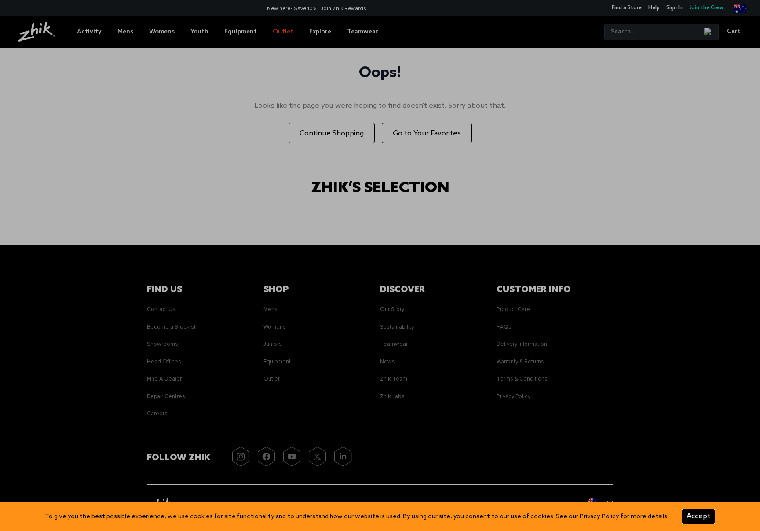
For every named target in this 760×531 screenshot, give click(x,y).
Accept (698, 516)
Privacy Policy (599, 516)
